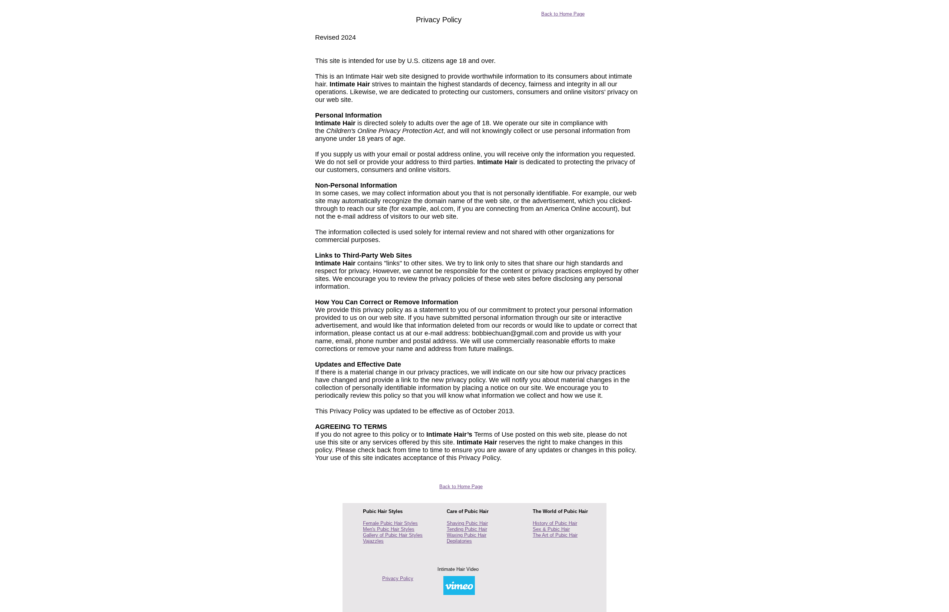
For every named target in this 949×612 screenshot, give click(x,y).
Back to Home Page (563, 14)
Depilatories (459, 541)
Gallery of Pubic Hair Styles (393, 535)
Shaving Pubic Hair (467, 523)
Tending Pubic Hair (467, 529)
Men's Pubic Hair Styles (388, 529)
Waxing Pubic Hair (466, 535)
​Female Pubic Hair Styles (390, 523)
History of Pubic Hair (555, 523)
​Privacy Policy (397, 578)
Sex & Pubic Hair (551, 529)
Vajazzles (373, 541)
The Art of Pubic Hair (555, 535)
